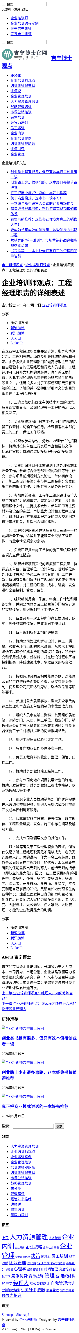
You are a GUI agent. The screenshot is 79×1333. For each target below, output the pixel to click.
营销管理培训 (11, 1290)
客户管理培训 (57, 1263)
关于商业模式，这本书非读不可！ (37, 198)
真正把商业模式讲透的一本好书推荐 (39, 193)
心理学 (20, 1269)
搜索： (7, 1126)
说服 (41, 1290)
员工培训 (18, 128)
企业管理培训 (21, 96)
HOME (16, 75)
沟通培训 (65, 1269)
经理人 (21, 1283)
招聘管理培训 (35, 1269)
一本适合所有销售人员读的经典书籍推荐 (42, 203)
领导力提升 (12, 1295)
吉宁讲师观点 (12, 265)
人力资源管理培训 (25, 101)
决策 (35, 1256)
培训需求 (43, 1263)
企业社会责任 (51, 1247)
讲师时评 (18, 149)
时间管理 (51, 1269)
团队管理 (17, 1263)
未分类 (16, 1188)
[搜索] (3, 5)
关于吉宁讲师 (21, 29)
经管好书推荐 (21, 1199)
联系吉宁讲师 (21, 34)
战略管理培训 (21, 107)
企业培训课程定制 (25, 23)
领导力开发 (67, 1290)
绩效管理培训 (40, 1284)
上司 (5, 1238)
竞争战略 (36, 1276)
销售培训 (18, 117)
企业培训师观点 (23, 80)
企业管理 (18, 154)
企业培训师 (19, 18)
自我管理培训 (62, 1283)
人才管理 (55, 1238)
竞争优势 (19, 1276)
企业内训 (18, 133)
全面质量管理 (22, 1257)
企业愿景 (20, 1247)
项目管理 (52, 1290)
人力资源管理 (29, 1237)
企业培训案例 (21, 138)
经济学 (7, 1284)
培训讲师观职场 (23, 144)
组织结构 (68, 1276)
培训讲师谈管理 (23, 86)
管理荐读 (18, 1194)
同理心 (45, 1256)
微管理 (9, 1269)
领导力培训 (19, 123)
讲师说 (16, 91)
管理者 (52, 1276)
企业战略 (33, 1247)
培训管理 (31, 1263)
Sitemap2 (22, 1315)
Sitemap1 (8, 1315)
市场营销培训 (21, 112)
